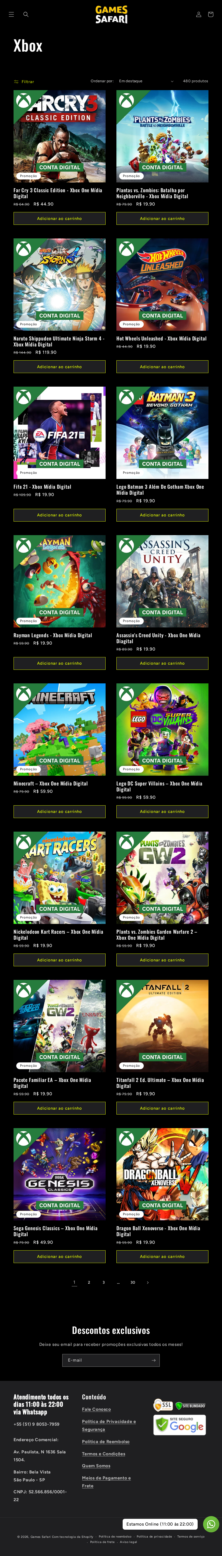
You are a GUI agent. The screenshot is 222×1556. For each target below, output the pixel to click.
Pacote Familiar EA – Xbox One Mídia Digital (52, 1083)
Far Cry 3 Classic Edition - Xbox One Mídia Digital (58, 193)
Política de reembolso (115, 1536)
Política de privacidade (154, 1536)
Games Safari (41, 1537)
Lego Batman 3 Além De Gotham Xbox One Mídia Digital (160, 489)
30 (132, 1282)
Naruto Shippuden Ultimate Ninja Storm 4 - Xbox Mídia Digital (59, 341)
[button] (11, 14)
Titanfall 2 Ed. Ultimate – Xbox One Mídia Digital (160, 1083)
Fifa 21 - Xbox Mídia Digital (42, 487)
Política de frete (102, 1542)
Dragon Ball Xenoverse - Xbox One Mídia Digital (158, 1231)
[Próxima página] (148, 1283)
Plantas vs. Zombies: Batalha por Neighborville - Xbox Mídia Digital (152, 193)
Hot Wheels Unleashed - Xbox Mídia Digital (161, 338)
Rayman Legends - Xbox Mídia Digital (53, 635)
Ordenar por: (102, 81)
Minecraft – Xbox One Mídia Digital (51, 783)
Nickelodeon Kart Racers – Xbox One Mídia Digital (58, 934)
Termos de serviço (191, 1536)
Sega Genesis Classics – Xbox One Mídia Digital (56, 1231)
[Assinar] (153, 1360)
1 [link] (74, 1282)
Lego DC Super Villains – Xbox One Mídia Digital (159, 786)
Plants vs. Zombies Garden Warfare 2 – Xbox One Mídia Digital (156, 934)
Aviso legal (128, 1542)
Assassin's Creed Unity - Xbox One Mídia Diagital (158, 638)
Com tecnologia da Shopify (73, 1537)
